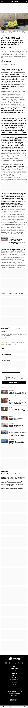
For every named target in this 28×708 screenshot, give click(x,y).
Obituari (14, 682)
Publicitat (14, 689)
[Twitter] (10, 707)
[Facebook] (3, 707)
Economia (11, 399)
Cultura (14, 673)
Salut (10, 407)
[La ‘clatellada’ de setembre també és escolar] (4, 418)
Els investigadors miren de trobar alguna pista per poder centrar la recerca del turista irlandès (13, 481)
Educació (11, 416)
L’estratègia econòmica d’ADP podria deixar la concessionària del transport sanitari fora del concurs (17, 241)
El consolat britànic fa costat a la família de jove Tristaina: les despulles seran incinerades (17, 434)
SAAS (16, 293)
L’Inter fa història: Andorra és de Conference (12, 488)
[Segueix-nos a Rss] (25, 663)
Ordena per (17, 328)
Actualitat (14, 668)
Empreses (3, 35)
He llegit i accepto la (11, 372)
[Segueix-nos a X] (6, 663)
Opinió (14, 671)
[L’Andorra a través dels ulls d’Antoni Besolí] (4, 425)
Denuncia (16, 337)
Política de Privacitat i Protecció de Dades (11, 372)
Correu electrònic (6, 354)
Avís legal (14, 695)
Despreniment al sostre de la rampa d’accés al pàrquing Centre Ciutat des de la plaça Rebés (12, 485)
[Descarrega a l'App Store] (14, 704)
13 (3, 344)
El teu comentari (6, 360)
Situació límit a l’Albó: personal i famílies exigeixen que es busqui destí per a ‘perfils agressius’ (17, 393)
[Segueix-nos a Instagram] (12, 663)
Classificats (14, 679)
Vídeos (14, 677)
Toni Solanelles (7, 61)
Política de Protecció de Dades (14, 691)
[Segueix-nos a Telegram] (22, 663)
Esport (14, 675)
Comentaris (14, 64)
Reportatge (11, 423)
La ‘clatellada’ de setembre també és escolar (16, 418)
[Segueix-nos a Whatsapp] (19, 663)
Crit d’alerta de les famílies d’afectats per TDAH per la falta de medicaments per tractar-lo (17, 411)
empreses (21, 293)
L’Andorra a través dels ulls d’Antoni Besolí (16, 426)
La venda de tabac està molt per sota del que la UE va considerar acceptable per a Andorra (17, 402)
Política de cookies (14, 693)
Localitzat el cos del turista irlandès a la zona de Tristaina (12, 474)
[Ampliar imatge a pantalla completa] (25, 15)
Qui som (14, 684)
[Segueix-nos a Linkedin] (15, 663)
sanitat (10, 293)
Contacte (14, 686)
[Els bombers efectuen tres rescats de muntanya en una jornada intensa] (4, 441)
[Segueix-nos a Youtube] (9, 663)
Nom (3, 348)
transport (4, 293)
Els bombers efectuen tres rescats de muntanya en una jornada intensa (16, 443)
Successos (11, 439)
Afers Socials (12, 390)
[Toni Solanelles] (2, 61)
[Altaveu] (15, 2)
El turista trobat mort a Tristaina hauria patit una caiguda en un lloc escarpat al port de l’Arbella (13, 478)
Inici (14, 666)
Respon (10, 337)
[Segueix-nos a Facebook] (3, 663)
